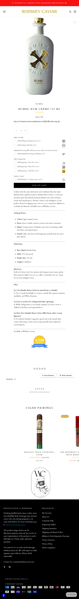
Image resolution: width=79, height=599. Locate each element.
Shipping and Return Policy (52, 532)
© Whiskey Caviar (14, 584)
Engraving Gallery (49, 524)
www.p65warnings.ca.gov (15, 524)
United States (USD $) (16, 579)
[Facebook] (4, 566)
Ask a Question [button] (49, 375)
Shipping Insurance (49, 528)
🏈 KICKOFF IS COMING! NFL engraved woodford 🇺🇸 (39, 3)
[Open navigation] (4, 12)
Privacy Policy (47, 544)
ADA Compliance (48, 547)
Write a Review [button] (67, 375)
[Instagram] (9, 566)
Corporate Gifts (47, 521)
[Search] (70, 11)
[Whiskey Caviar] (39, 11)
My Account (46, 513)
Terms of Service (48, 540)
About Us (45, 517)
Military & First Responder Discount (55, 536)
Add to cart (39, 185)
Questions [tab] (9, 379)
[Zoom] (74, 22)
